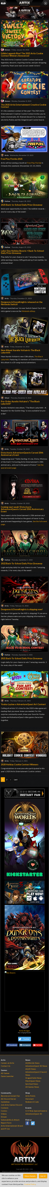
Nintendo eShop (28, 311)
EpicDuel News (31, 1084)
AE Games (5, 1073)
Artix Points (30, 1096)
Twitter (26, 1039)
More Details (30, 1176)
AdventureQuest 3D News (36, 1066)
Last (16, 779)
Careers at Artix (7, 1063)
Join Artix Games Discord (11, 1105)
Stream (4, 1117)
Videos (4, 1114)
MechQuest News (32, 1081)
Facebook (13, 1045)
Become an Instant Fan (10, 1096)
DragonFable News (33, 1078)
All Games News (32, 1087)
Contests (4, 1108)
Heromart (29, 1099)
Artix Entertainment (37, 1171)
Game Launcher (7, 1076)
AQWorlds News (32, 1063)
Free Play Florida (34, 163)
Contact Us (5, 1066)
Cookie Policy (30, 1184)
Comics (4, 1111)
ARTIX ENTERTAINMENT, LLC (24, 1164)
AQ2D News (30, 1069)
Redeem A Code (32, 1102)
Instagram (27, 1045)
